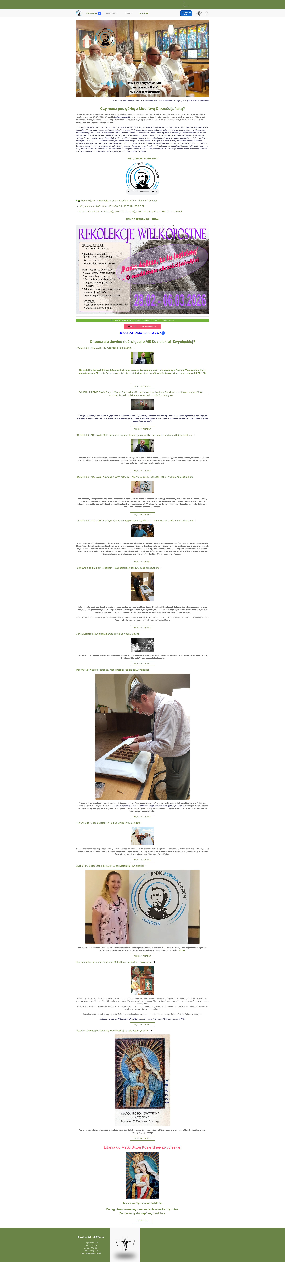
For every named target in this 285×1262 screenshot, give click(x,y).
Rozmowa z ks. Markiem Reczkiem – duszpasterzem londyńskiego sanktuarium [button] (117, 568)
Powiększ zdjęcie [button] (142, 270)
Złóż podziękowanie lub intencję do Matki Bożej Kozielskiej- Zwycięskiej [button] (114, 962)
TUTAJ (182, 950)
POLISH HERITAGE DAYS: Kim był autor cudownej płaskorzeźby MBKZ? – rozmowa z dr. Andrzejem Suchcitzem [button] (134, 520)
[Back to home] (79, 13)
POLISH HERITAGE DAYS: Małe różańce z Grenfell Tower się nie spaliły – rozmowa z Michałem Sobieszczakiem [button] (134, 435)
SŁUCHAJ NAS (92, 13)
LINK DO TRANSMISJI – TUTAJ (142, 219)
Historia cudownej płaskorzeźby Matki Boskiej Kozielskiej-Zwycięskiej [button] (112, 1030)
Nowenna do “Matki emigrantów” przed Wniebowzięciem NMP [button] (108, 823)
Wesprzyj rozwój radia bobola (144, 327)
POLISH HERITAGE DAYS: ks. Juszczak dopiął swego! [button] (104, 347)
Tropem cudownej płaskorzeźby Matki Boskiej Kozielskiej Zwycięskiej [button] (112, 669)
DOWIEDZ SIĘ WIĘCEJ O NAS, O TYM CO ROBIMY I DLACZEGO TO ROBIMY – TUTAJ (144, 320)
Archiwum (143, 13)
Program (128, 13)
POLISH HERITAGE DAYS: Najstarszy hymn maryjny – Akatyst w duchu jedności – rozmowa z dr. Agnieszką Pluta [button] (134, 477)
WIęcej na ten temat (142, 386)
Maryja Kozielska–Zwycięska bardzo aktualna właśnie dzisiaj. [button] (107, 634)
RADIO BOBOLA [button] (112, 13)
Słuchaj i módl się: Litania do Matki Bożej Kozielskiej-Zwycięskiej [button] (110, 866)
